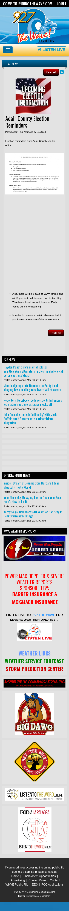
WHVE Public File (16, 884)
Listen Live (53, 50)
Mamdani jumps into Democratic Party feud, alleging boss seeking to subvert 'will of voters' (32, 387)
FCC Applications (52, 884)
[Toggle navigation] (8, 49)
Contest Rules (37, 880)
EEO (35, 884)
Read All (51, 72)
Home (15, 876)
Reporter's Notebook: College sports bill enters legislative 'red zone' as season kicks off (33, 402)
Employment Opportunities (39, 876)
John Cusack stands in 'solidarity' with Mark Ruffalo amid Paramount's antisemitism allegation (30, 418)
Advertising (18, 880)
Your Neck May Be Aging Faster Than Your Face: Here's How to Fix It (33, 499)
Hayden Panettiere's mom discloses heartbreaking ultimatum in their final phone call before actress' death (34, 371)
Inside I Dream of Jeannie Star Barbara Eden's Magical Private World (31, 485)
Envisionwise (32, 896)
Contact (55, 880)
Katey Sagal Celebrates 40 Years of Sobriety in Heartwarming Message (33, 513)
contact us (50, 871)
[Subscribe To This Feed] (62, 72)
